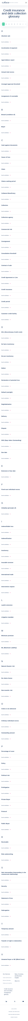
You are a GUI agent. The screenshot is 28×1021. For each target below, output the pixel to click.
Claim (3, 169)
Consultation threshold (8, 253)
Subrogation (5, 910)
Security (4, 886)
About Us (17, 981)
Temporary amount (7, 929)
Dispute (3, 428)
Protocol (4, 811)
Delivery (4, 416)
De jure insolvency (7, 356)
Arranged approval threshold (10, 84)
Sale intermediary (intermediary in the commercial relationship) (13, 873)
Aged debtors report (7, 60)
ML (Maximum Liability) (9, 647)
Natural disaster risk (8, 666)
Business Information (7, 980)
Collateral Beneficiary (8, 193)
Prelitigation (5, 787)
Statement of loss (7, 898)
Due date (4, 452)
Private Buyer (5, 799)
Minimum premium (7, 635)
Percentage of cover (7, 751)
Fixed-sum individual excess (10, 489)
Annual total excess (7, 72)
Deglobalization (6, 404)
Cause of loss (5, 157)
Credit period (5, 301)
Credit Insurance (6, 289)
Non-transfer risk (6, 690)
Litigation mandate (7, 617)
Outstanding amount (8, 733)
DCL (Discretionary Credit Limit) (11, 332)
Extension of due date (8, 471)
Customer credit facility (9, 313)
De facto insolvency (7, 344)
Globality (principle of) (8, 508)
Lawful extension (6, 605)
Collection (4, 205)
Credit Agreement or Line (9, 277)
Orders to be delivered (8, 708)
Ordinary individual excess (10, 721)
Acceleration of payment (9, 48)
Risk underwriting (7, 854)
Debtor (3, 368)
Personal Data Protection (14, 1011)
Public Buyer (5, 823)
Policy (3, 763)
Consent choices (14, 1017)
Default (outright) (7, 392)
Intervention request (7, 586)
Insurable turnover (7, 562)
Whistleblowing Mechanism (14, 1014)
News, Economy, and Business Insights (19, 975)
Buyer (3, 126)
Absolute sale (5, 36)
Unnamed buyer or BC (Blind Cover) (13, 959)
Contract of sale (6, 265)
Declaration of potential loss (10, 380)
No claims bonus (6, 678)
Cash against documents (9, 145)
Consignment (5, 241)
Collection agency (7, 217)
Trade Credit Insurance (7, 977)
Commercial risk (6, 229)
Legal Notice (14, 1008)
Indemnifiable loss (7, 526)
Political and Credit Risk (7, 983)
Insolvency (4, 550)
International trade (7, 574)
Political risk (5, 775)
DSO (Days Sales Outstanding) (11, 440)
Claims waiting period (8, 181)
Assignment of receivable (9, 96)
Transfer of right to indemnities (11, 941)
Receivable (4, 842)
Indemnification (6, 538)
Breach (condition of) (8, 114)
